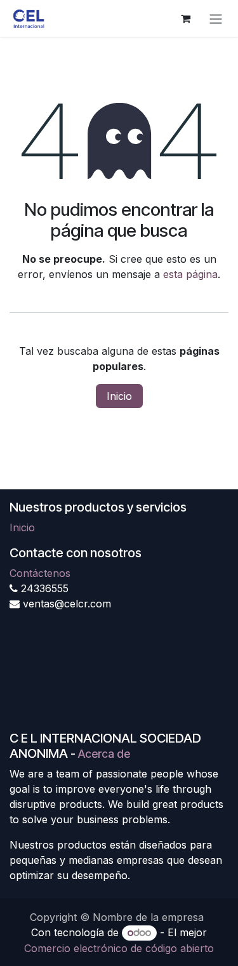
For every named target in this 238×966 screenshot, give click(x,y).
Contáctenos (40, 573)
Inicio (119, 396)
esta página (190, 274)
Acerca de (104, 753)
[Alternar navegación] (215, 18)
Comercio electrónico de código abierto (119, 948)
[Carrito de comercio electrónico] (185, 18)
